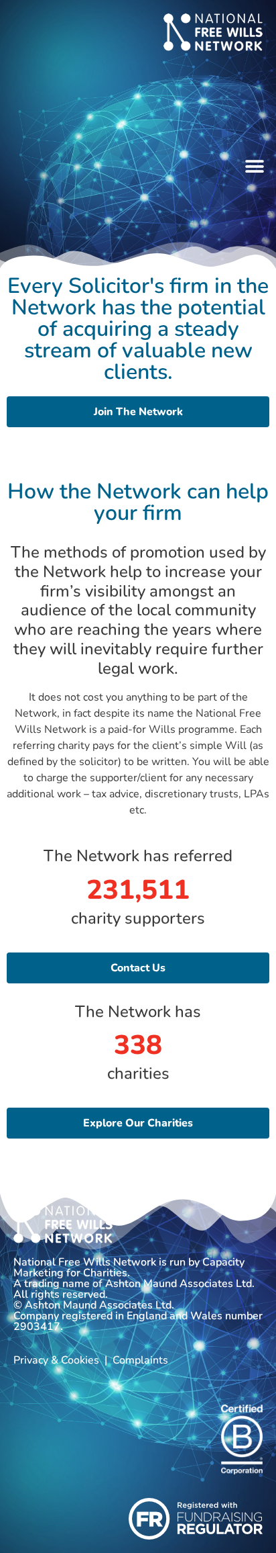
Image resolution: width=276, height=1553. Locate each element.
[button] (254, 167)
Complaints (140, 1360)
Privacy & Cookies (56, 1360)
